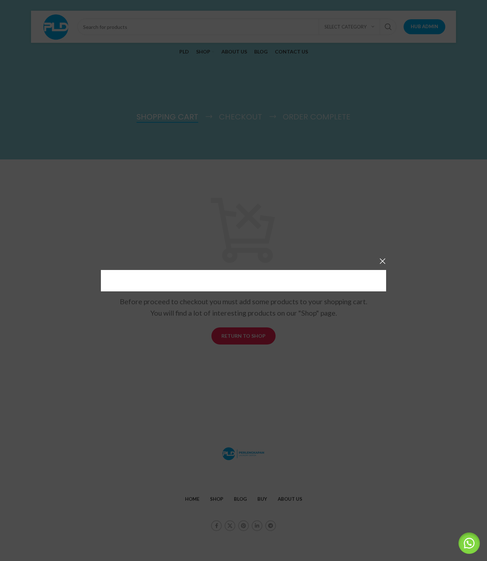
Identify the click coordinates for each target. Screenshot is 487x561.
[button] (469, 543)
